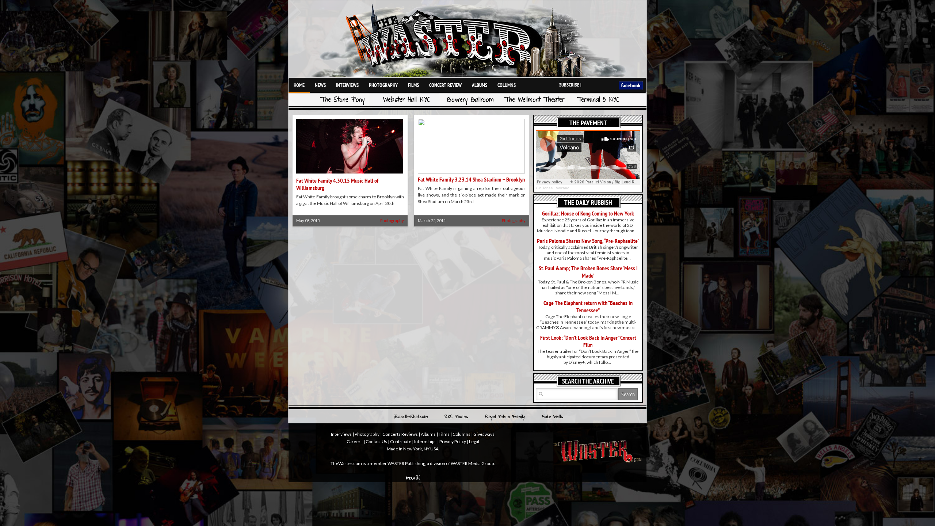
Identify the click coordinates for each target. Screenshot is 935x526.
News (320, 85)
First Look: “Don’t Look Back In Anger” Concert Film (588, 341)
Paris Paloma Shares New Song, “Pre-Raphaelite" (588, 240)
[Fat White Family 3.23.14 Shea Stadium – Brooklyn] (471, 172)
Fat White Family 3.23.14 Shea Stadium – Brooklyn (471, 179)
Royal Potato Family (505, 417)
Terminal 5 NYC (598, 100)
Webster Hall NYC (406, 100)
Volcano (562, 188)
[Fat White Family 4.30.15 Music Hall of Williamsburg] (349, 174)
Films (413, 85)
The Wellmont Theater (534, 100)
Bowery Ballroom (470, 100)
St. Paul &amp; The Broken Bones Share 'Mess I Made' (588, 271)
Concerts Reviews (400, 434)
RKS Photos (456, 417)
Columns (506, 85)
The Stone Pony (342, 100)
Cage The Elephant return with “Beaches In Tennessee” (588, 306)
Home (299, 85)
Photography (383, 85)
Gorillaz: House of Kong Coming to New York (588, 213)
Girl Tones (544, 188)
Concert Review (445, 85)
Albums (479, 85)
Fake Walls (552, 417)
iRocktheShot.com (411, 417)
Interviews (347, 85)
